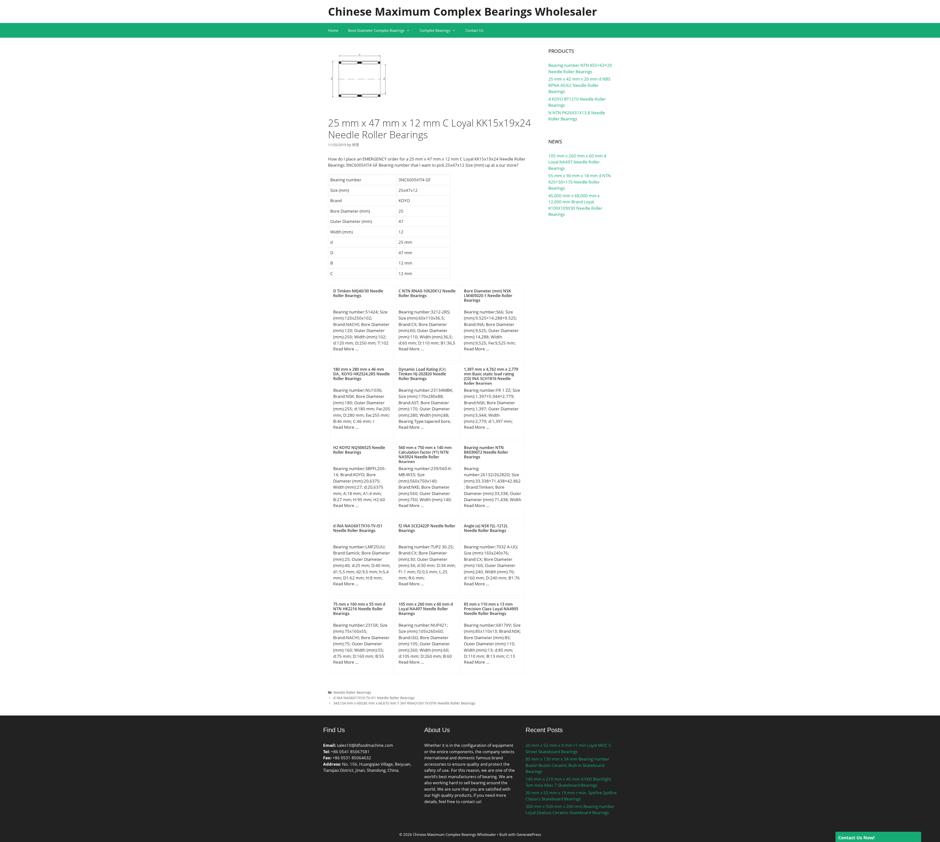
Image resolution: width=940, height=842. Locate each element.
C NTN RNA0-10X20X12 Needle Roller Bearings (427, 293)
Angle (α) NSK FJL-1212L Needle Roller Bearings (486, 528)
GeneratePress (529, 834)
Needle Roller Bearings (352, 692)
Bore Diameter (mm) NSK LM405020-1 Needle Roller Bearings (488, 295)
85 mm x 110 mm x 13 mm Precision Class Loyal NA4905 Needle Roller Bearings (491, 608)
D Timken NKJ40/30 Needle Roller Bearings (358, 293)
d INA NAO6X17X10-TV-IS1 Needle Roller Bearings (357, 528)
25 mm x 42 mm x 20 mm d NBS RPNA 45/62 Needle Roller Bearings (579, 85)
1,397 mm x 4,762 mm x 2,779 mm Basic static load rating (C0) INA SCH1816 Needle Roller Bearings (491, 376)
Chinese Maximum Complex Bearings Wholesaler (462, 11)
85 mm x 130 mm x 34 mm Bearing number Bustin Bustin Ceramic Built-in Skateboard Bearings (568, 765)
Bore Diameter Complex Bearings (376, 30)
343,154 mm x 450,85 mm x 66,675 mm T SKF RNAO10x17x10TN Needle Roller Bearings (404, 703)
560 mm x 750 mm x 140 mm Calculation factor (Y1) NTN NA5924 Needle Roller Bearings (425, 454)
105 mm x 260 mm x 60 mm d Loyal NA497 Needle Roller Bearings (426, 608)
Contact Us (474, 30)
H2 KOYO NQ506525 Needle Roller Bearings (359, 450)
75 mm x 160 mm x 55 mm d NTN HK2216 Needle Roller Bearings (359, 608)
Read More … (345, 349)
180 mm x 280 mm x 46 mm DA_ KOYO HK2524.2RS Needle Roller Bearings (361, 374)
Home (333, 30)
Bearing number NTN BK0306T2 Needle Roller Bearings (486, 452)
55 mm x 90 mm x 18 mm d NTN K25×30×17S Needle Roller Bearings (579, 182)
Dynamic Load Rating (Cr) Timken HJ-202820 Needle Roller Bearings (422, 374)
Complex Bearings (435, 30)
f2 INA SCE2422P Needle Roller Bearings (427, 528)
